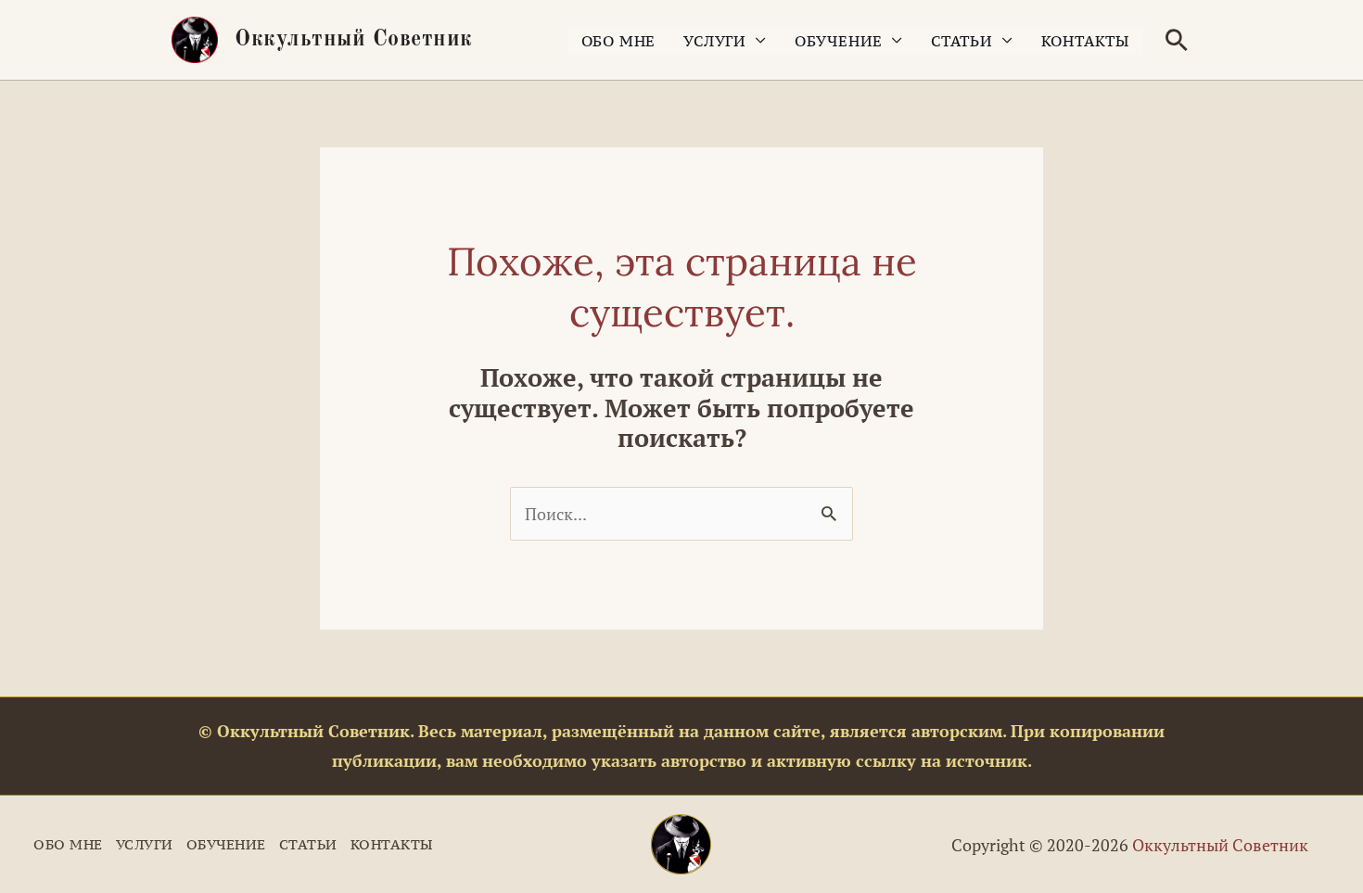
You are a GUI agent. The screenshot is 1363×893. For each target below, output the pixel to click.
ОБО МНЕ (618, 41)
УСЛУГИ (714, 41)
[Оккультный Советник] (681, 844)
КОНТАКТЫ (1085, 41)
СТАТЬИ (962, 41)
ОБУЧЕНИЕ (839, 41)
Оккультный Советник (354, 40)
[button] (1176, 40)
